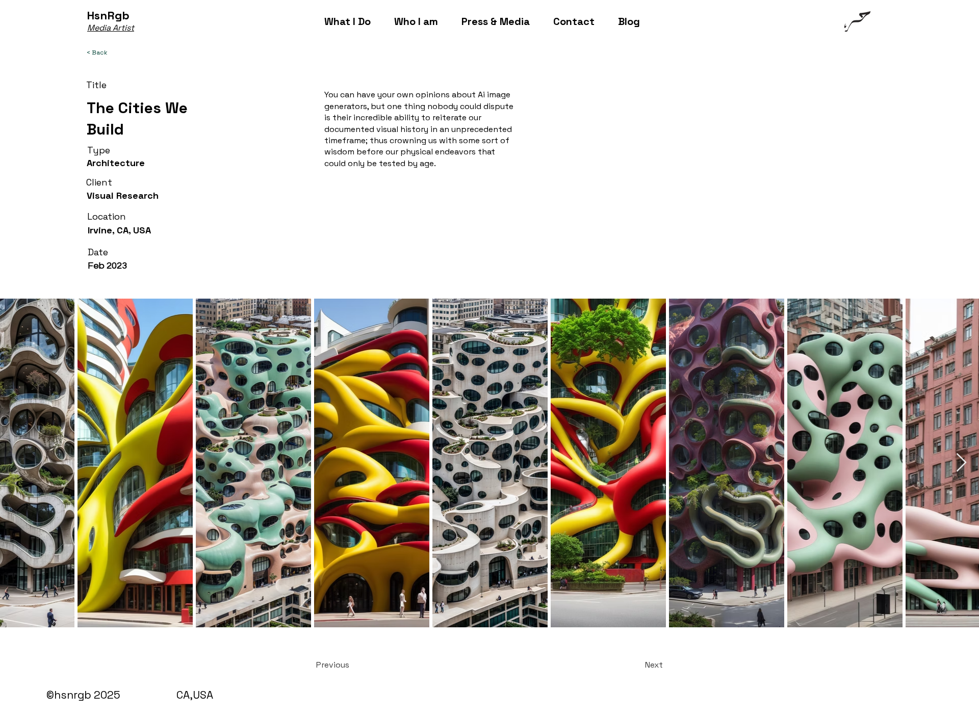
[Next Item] (961, 463)
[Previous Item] (17, 463)
